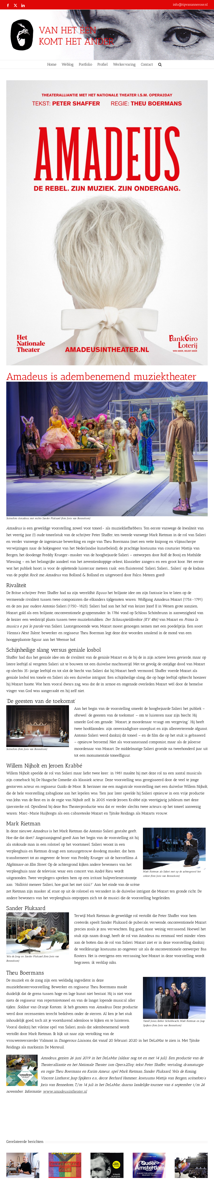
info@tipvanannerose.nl (190, 4)
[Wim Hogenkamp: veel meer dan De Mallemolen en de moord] (107, 1155)
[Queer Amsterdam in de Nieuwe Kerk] (149, 1155)
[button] (160, 64)
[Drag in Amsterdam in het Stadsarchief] (191, 1155)
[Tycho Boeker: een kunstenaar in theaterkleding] (22, 1155)
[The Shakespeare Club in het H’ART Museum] (65, 1155)
